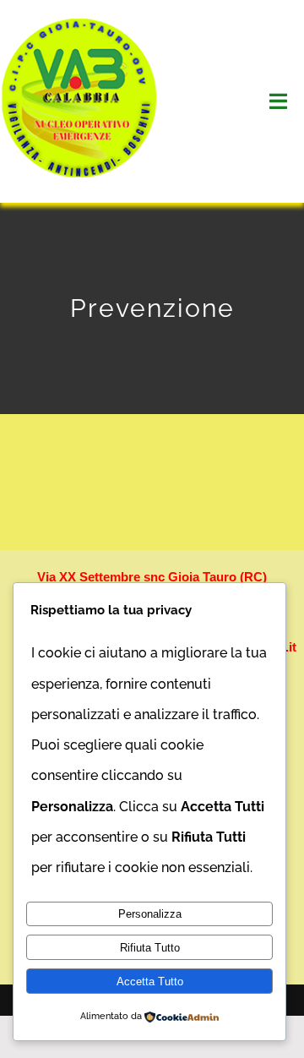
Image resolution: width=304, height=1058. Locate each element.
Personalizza (150, 914)
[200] (80, 22)
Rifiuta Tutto (150, 947)
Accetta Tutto (150, 981)
